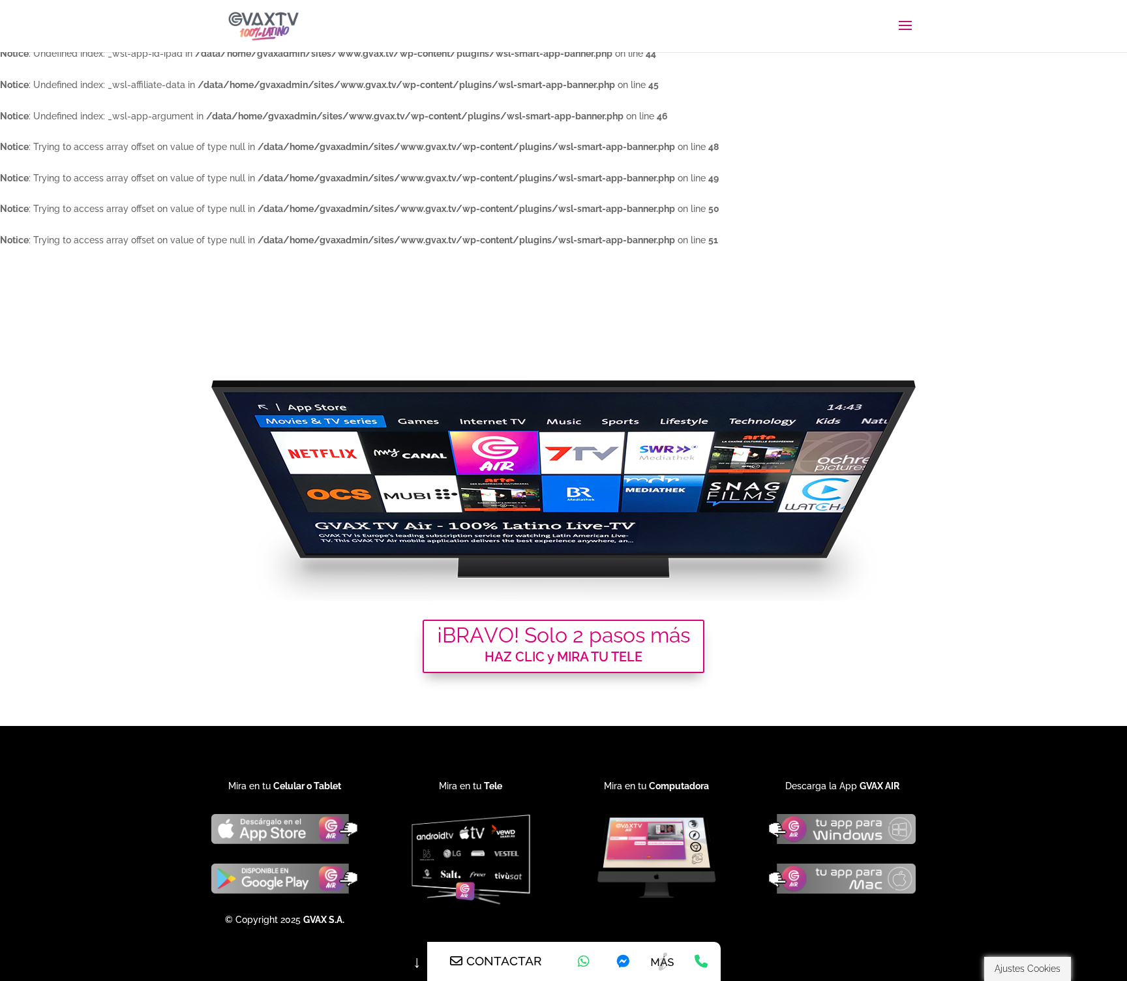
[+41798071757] (583, 961)
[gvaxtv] (622, 961)
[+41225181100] (701, 961)
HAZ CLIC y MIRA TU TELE (563, 657)
